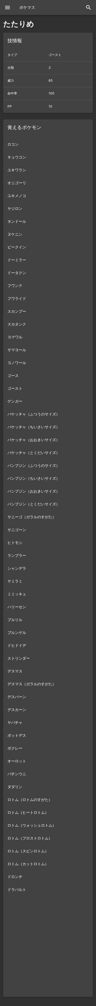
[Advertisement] (48, 949)
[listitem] (48, 144)
